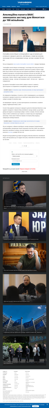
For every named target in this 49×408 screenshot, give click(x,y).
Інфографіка (5, 381)
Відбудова (16, 374)
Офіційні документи (7, 387)
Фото (4, 376)
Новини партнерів (7, 384)
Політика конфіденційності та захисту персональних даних (30, 386)
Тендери (27, 380)
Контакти (27, 374)
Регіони (17, 9)
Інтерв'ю (4, 374)
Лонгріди (5, 382)
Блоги (4, 379)
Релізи (4, 389)
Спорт (28, 9)
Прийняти (35, 406)
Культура (23, 9)
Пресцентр (13, 6)
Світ (13, 9)
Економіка (8, 9)
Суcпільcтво (17, 383)
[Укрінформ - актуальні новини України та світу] (24, 2)
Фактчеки (16, 379)
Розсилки (27, 392)
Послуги (4, 6)
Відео (4, 377)
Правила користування (30, 379)
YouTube (33, 168)
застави (10, 132)
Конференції (5, 385)
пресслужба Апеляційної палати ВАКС (23, 64)
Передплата (28, 376)
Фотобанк (8, 6)
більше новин (24, 171)
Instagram (27, 168)
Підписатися (16, 164)
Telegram (22, 168)
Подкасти (5, 371)
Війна (3, 9)
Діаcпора (16, 386)
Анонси (18, 6)
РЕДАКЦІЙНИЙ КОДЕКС (30, 390)
